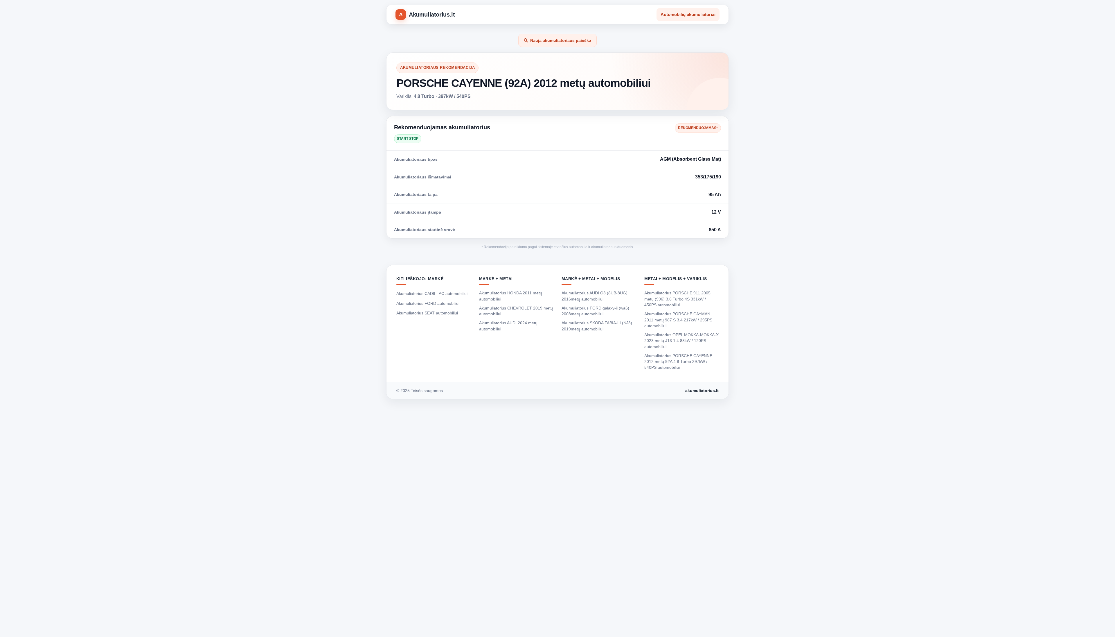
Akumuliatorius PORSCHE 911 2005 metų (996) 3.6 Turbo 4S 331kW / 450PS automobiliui (677, 299)
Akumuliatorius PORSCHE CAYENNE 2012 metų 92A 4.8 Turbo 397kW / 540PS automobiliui (678, 361)
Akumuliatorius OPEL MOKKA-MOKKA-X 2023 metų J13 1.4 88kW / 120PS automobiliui (681, 340)
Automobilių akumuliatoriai (688, 14)
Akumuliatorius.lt (432, 14)
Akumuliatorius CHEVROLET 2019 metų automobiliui (516, 311)
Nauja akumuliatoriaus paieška (560, 40)
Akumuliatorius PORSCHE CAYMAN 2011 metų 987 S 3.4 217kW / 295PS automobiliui (678, 320)
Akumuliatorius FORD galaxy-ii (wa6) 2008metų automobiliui (595, 311)
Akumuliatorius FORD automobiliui (427, 303)
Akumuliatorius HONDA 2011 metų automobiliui (510, 296)
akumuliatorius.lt (702, 390)
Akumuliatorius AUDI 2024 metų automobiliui (508, 326)
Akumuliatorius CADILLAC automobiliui (431, 293)
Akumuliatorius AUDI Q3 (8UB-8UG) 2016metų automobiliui (594, 296)
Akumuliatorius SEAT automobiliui (427, 313)
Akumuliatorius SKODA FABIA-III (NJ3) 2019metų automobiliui (597, 326)
